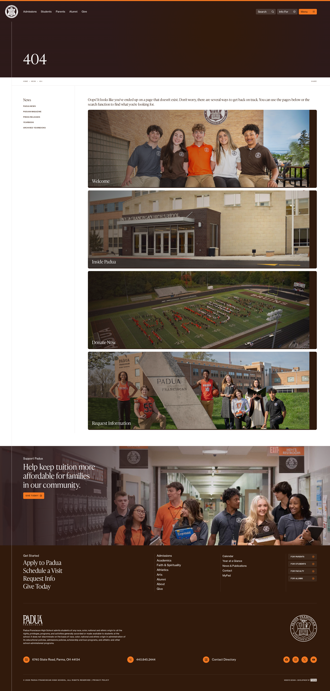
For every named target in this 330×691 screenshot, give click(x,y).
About (161, 584)
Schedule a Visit (43, 570)
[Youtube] (313, 659)
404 (40, 81)
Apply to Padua (42, 562)
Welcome (101, 181)
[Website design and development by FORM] (300, 681)
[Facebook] (286, 659)
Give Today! (32, 496)
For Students (298, 564)
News (33, 81)
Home (25, 81)
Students (46, 11)
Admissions (30, 11)
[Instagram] (295, 659)
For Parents (297, 557)
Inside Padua (104, 261)
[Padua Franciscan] (11, 11)
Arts (159, 574)
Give (84, 11)
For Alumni (297, 578)
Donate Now (104, 342)
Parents (60, 11)
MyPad (226, 575)
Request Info (39, 578)
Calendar (227, 556)
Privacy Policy (101, 680)
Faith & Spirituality (169, 565)
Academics (164, 560)
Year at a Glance (232, 561)
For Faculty (297, 571)
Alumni (73, 11)
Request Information (111, 423)
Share (314, 81)
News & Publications (234, 565)
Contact (227, 570)
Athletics (162, 570)
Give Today (37, 586)
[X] (304, 659)
